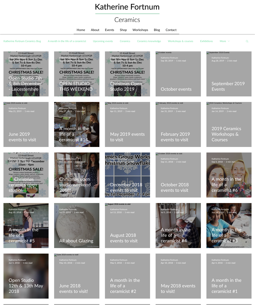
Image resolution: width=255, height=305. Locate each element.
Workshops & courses (180, 41)
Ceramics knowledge (149, 41)
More (223, 41)
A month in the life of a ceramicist (67, 41)
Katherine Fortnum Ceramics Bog (22, 41)
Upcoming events (103, 41)
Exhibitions (206, 41)
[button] (247, 41)
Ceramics (125, 41)
